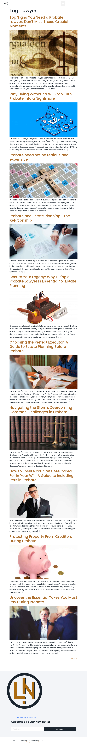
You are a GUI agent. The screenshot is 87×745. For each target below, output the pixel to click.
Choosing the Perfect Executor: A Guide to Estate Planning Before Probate (39, 347)
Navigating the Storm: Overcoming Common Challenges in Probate (41, 409)
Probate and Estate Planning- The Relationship (40, 218)
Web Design (28, 742)
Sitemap (21, 742)
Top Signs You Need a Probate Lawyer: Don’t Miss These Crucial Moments (39, 22)
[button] (63, 3)
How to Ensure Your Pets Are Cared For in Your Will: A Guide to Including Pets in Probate (42, 475)
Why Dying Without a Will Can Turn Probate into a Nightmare (41, 96)
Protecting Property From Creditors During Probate (41, 538)
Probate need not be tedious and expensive (39, 157)
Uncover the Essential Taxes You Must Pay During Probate (43, 599)
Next (74, 658)
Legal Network (35, 742)
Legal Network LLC (37, 740)
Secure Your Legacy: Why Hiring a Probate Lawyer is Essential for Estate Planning (43, 281)
